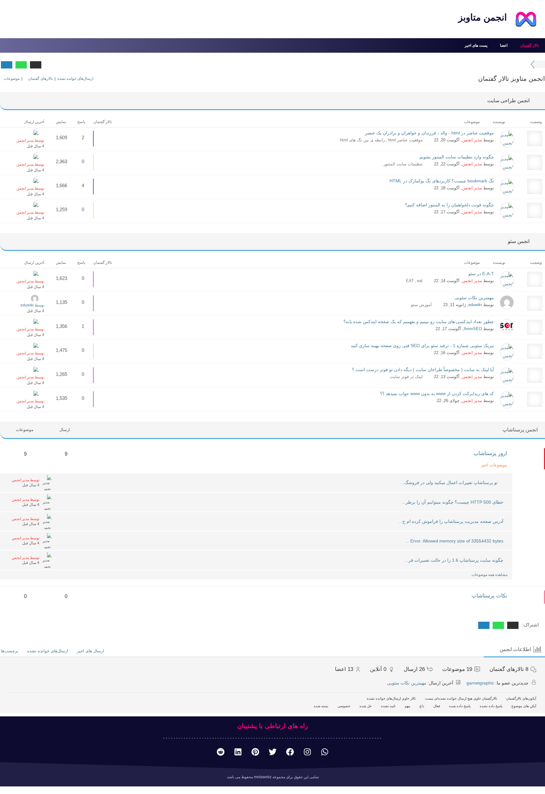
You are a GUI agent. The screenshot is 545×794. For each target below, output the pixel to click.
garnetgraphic (480, 682)
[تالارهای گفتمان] (540, 64)
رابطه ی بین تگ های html (362, 140)
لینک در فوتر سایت (406, 376)
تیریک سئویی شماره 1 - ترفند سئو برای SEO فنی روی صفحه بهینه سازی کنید (422, 345)
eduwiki (475, 304)
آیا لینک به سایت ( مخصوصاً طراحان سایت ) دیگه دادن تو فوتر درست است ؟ (423, 369)
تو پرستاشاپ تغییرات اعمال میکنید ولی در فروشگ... (449, 482)
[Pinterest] (255, 752)
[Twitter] (272, 752)
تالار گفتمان (529, 45)
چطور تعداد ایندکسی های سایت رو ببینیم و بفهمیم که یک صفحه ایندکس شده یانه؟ (418, 321)
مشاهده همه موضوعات (489, 574)
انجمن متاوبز (482, 17)
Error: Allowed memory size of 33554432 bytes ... (454, 540)
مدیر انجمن (472, 140)
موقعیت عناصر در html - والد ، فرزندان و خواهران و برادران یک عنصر (429, 132)
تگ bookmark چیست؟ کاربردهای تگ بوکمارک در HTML (442, 180)
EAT (410, 280)
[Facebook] (290, 752)
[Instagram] (307, 752)
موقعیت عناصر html (405, 140)
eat (419, 280)
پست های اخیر (476, 45)
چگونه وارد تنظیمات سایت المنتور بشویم (456, 156)
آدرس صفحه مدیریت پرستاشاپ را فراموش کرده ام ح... (451, 521)
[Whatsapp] (324, 752)
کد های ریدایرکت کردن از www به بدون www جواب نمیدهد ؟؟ (437, 393)
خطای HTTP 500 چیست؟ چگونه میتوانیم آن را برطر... (452, 502)
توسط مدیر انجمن (30, 140)
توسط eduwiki (32, 305)
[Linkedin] (238, 752)
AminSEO (473, 328)
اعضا (503, 45)
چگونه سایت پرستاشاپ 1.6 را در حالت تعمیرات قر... (454, 560)
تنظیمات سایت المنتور (403, 164)
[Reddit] (220, 752)
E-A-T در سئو (481, 273)
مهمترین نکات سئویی (474, 297)
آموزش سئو (421, 304)
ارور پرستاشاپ (490, 453)
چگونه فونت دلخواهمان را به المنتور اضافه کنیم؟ (449, 204)
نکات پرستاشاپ (489, 596)
